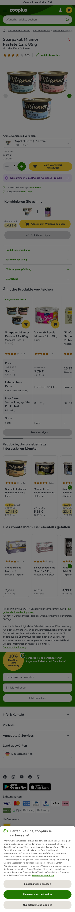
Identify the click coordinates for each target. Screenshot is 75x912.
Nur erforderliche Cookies (37, 905)
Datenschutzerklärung (43, 875)
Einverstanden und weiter (37, 894)
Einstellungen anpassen (37, 884)
